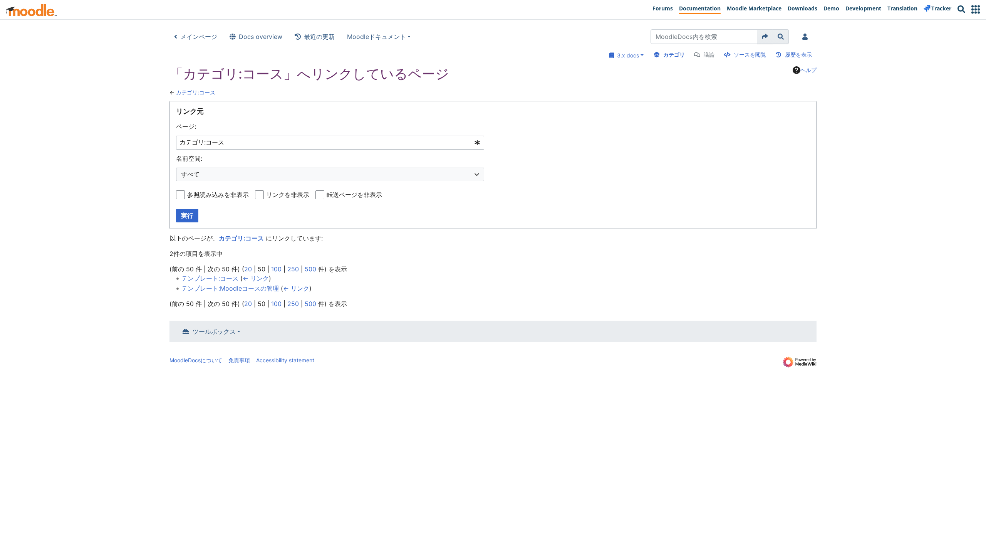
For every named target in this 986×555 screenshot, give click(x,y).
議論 (709, 54)
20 (248, 269)
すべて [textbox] (190, 174)
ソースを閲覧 (750, 54)
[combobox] (330, 143)
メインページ (198, 36)
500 (310, 269)
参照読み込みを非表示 (218, 194)
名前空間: (189, 158)
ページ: (186, 126)
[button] (975, 9)
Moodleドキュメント (376, 36)
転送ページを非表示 (354, 194)
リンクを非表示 (287, 194)
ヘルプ (808, 70)
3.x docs (626, 55)
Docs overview (260, 36)
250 (293, 269)
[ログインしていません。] (806, 36)
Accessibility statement (285, 360)
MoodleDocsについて (195, 360)
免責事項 (239, 360)
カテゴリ (674, 54)
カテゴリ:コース (195, 92)
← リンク (256, 278)
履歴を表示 (798, 54)
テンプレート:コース (209, 278)
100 (276, 269)
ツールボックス (214, 331)
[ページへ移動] (765, 36)
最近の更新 (319, 36)
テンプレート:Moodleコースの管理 (230, 288)
